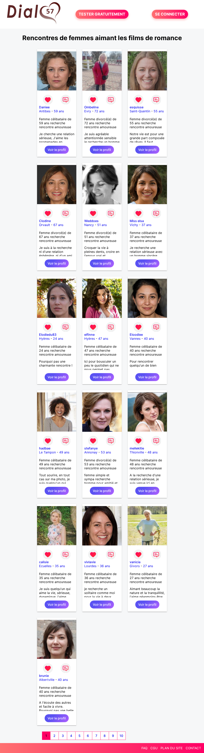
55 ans (159, 111)
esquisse (136, 107)
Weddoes (91, 221)
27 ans (148, 566)
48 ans (152, 452)
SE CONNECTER (170, 14)
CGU (154, 748)
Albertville (46, 680)
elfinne (89, 335)
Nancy (89, 225)
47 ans (103, 339)
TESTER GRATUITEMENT (102, 14)
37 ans (146, 225)
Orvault (44, 225)
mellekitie (137, 448)
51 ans (102, 225)
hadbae (44, 448)
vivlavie (90, 562)
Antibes (44, 111)
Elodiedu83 (47, 335)
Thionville (137, 452)
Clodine (45, 221)
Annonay (90, 452)
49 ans (64, 452)
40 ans (149, 339)
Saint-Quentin (140, 111)
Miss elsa (137, 221)
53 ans (106, 452)
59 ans (59, 111)
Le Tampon (47, 452)
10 (121, 736)
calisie (44, 562)
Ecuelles (45, 566)
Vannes (135, 339)
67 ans (58, 225)
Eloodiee (136, 335)
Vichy (134, 225)
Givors (135, 566)
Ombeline (91, 107)
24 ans (58, 339)
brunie (44, 676)
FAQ (144, 748)
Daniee (44, 107)
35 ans (60, 566)
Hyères (44, 339)
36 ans (105, 566)
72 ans (99, 111)
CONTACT (193, 748)
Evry (87, 111)
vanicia (135, 562)
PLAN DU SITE (172, 748)
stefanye (91, 448)
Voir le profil (57, 150)
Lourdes (90, 566)
